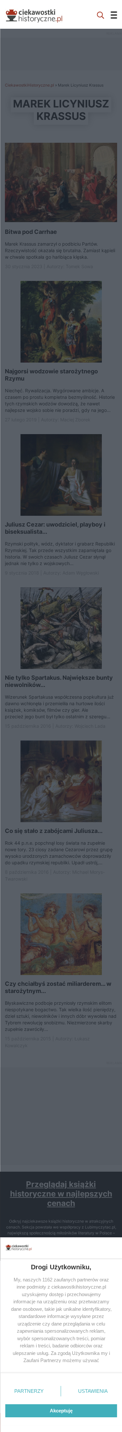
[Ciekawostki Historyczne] (39, 14)
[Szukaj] (100, 14)
